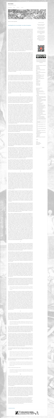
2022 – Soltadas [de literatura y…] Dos (41, 124)
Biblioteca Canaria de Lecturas (40, 91)
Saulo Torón (23, 402)
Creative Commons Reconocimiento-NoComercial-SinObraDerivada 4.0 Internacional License (41, 61)
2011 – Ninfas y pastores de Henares (41, 107)
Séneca (26, 402)
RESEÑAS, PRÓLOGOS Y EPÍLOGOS (18, 397)
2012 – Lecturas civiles (39, 109)
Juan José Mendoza (15, 401)
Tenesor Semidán (29, 402)
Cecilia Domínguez (21, 398)
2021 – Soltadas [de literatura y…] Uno (41, 122)
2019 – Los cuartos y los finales (40, 117)
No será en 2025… (38, 84)
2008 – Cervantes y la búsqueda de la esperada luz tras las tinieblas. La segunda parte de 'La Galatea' (41, 100)
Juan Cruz (12, 401)
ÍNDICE (14, 7)
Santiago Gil (20, 402)
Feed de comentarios (38, 143)
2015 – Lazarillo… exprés (39, 113)
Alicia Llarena (12, 398)
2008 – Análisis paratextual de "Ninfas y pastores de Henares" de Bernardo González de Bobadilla (41, 97)
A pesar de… (37, 82)
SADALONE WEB (10, 7)
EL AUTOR (22, 7)
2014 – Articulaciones (39, 112)
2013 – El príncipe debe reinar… (40, 110)
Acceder (37, 141)
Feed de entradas (38, 142)
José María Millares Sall (28, 400)
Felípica (37, 92)
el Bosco (14, 399)
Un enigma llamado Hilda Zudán (40, 76)
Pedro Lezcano (14, 402)
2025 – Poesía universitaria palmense (41, 132)
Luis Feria (19, 401)
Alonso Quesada (16, 398)
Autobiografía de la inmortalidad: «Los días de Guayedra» (19, 25)
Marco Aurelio (26, 401)
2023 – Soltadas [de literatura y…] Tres (41, 126)
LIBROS (37, 95)
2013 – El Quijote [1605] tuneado (40, 111)
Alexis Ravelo (9, 398)
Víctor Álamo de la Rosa (14, 403)
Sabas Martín (17, 402)
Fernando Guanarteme (22, 399)
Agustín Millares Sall (30, 397)
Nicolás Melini (10, 402)
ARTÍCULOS (18, 7)
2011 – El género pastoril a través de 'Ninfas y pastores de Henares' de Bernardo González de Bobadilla (41, 106)
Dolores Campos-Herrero (28, 398)
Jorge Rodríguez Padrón (18, 400)
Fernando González (17, 399)
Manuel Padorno (22, 401)
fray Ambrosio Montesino (28, 399)
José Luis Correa (23, 400)
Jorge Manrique (13, 400)
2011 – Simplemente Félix (39, 108)
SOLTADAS (10, 3)
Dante (24, 398)
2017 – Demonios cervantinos (40, 116)
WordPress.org (38, 144)
